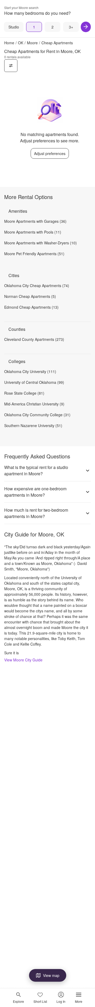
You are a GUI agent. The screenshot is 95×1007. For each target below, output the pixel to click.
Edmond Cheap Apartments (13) (31, 307)
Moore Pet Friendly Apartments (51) (34, 253)
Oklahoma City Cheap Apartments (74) (36, 285)
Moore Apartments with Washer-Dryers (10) (40, 242)
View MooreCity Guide (23, 659)
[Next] (86, 27)
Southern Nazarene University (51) (33, 425)
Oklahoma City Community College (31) (37, 414)
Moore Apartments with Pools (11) (32, 232)
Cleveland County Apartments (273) (34, 339)
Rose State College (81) (24, 393)
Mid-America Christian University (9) (34, 403)
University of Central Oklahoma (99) (34, 382)
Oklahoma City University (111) (30, 371)
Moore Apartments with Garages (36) (35, 221)
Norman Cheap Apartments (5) (30, 296)
